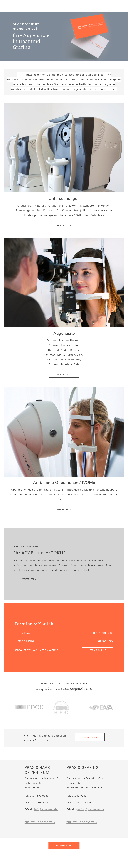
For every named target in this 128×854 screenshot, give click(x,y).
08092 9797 (105, 640)
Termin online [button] (64, 846)
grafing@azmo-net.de (90, 809)
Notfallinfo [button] (90, 737)
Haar (24, 41)
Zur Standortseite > (40, 822)
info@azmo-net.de (46, 809)
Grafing (21, 47)
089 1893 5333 (103, 633)
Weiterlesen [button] (64, 225)
